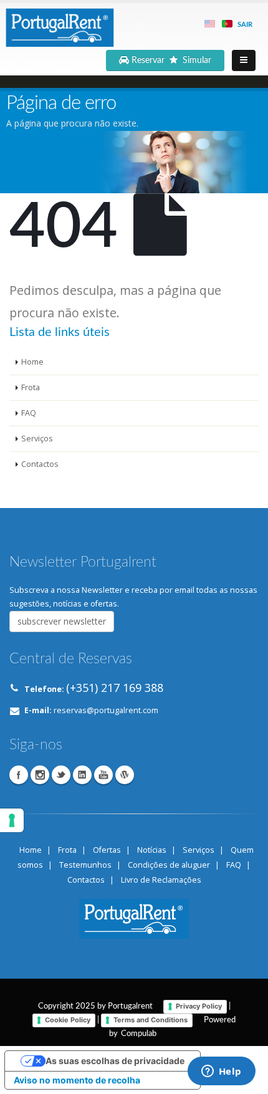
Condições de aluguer (169, 865)
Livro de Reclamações (161, 880)
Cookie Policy (67, 1019)
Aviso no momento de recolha (77, 1080)
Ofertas (107, 850)
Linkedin (82, 774)
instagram (40, 774)
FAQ (28, 413)
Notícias (151, 850)
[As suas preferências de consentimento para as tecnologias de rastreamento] (12, 820)
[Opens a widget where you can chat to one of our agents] (221, 1072)
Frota (30, 387)
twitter (61, 774)
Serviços (37, 438)
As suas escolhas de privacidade (114, 1060)
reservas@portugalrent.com (106, 710)
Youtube (103, 774)
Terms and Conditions (150, 1019)
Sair (244, 24)
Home (32, 362)
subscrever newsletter (61, 621)
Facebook (18, 774)
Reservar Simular (172, 60)
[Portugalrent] (59, 25)
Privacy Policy (199, 1006)
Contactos (40, 464)
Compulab (138, 1033)
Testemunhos (85, 865)
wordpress (124, 774)
